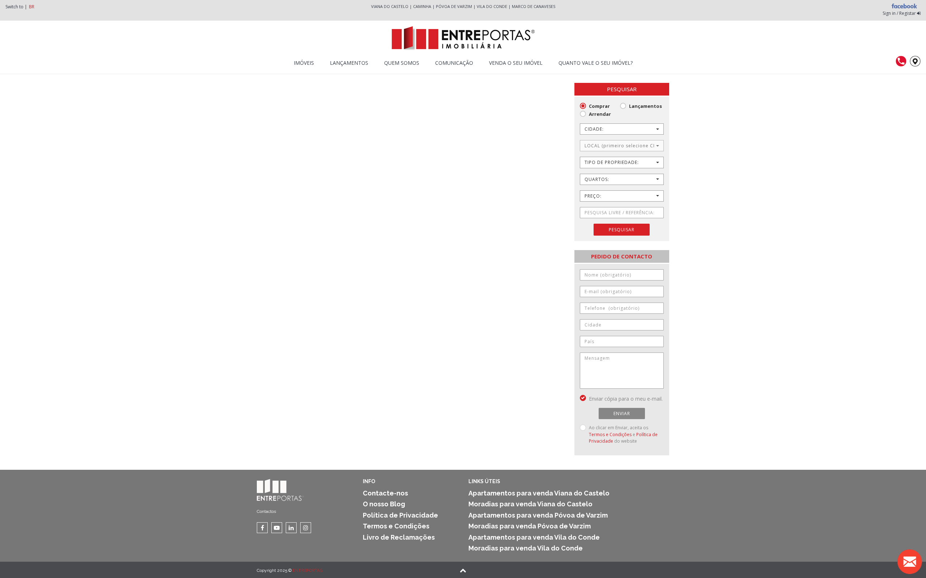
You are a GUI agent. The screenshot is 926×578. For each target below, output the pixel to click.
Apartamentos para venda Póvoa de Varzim (538, 515)
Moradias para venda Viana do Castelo (530, 504)
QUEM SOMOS (401, 62)
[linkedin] (291, 527)
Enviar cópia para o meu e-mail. (626, 398)
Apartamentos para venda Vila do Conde (534, 537)
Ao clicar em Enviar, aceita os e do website (623, 434)
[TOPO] (463, 571)
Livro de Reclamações (399, 537)
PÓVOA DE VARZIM (454, 6)
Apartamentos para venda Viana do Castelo (538, 493)
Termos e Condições (610, 434)
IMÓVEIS (304, 62)
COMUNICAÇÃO (454, 62)
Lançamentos (645, 106)
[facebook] (262, 527)
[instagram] (305, 527)
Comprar (599, 106)
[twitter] (276, 527)
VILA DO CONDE (492, 6)
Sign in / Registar (900, 13)
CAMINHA (422, 6)
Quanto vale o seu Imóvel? (595, 62)
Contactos (266, 511)
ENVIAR (621, 413)
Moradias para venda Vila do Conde (525, 548)
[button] (622, 129)
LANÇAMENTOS (349, 62)
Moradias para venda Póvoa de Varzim (529, 526)
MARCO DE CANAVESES (533, 6)
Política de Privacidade (400, 515)
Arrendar (600, 114)
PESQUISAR (621, 230)
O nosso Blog (384, 504)
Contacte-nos (385, 493)
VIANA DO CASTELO (389, 6)
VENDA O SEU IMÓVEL (516, 62)
